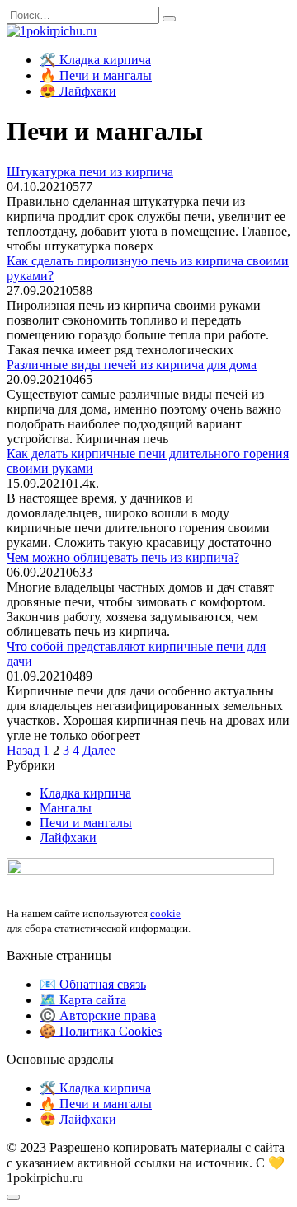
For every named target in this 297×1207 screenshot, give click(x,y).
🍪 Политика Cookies (101, 1031)
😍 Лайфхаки (78, 91)
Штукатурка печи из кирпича (90, 172)
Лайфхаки (68, 837)
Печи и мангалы (86, 823)
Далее (99, 750)
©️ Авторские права (98, 1015)
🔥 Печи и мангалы (96, 75)
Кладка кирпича (85, 793)
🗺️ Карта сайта (83, 1000)
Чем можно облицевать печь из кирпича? (123, 557)
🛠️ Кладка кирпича (95, 60)
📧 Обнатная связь (93, 984)
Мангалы (66, 808)
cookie (165, 913)
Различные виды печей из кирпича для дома (132, 365)
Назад (23, 750)
